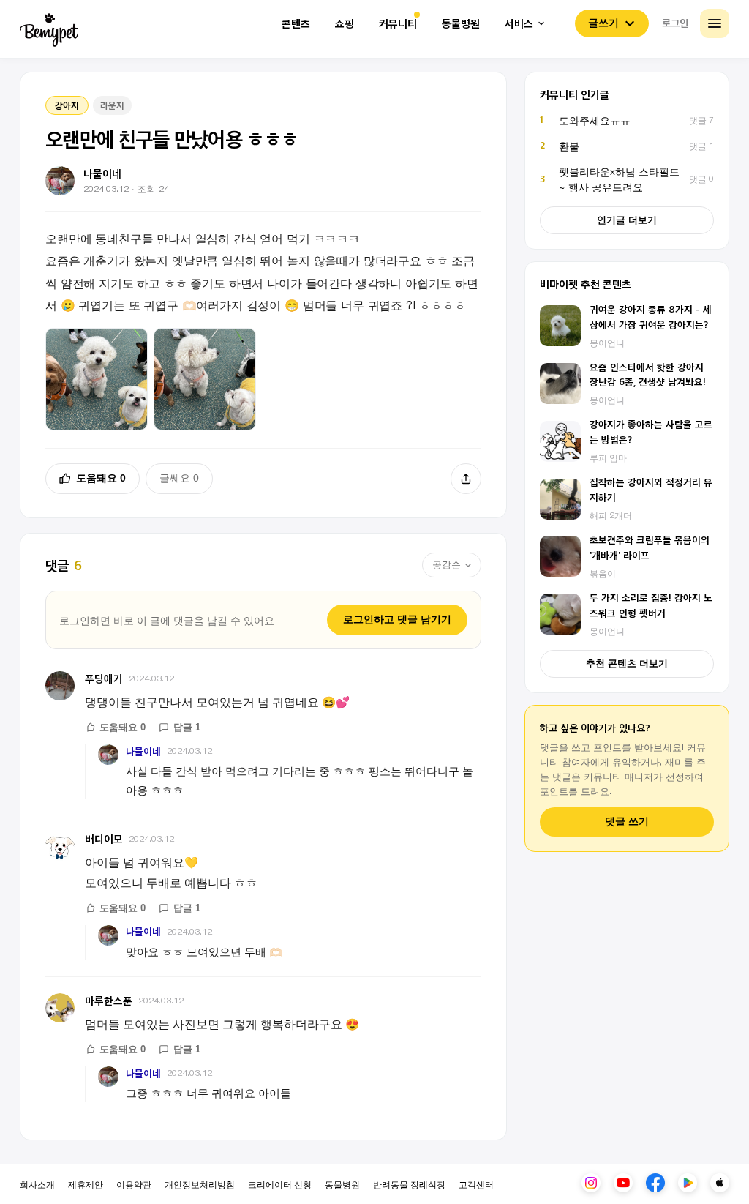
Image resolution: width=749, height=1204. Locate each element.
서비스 (519, 24)
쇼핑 (344, 24)
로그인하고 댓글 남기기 (397, 619)
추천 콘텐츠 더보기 (627, 663)
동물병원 (461, 24)
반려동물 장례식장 (409, 1184)
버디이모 (104, 838)
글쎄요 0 (179, 478)
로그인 (675, 22)
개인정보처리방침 (200, 1184)
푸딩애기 (104, 678)
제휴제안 (85, 1184)
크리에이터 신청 (280, 1184)
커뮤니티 (398, 24)
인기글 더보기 (627, 219)
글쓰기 (603, 23)
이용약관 (133, 1184)
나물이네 (143, 751)
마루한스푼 (108, 1000)
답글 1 (186, 727)
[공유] (466, 478)
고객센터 (476, 1184)
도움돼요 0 (101, 478)
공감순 (446, 564)
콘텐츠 (296, 24)
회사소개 (37, 1184)
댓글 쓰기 (627, 821)
